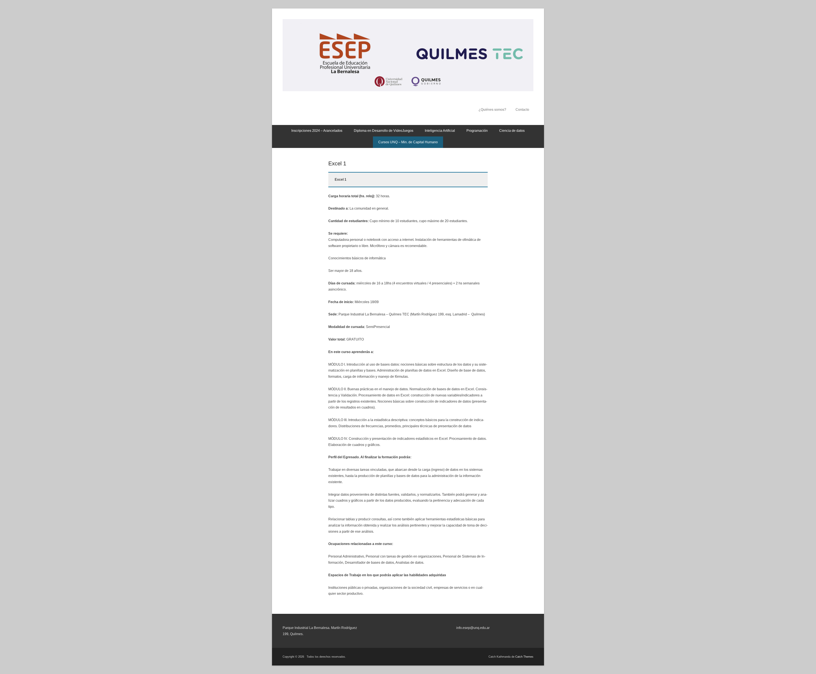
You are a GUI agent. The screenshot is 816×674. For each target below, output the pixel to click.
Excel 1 (337, 163)
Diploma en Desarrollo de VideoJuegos (383, 130)
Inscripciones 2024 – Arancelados (316, 130)
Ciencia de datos (512, 130)
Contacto (522, 109)
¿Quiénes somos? (492, 109)
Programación (477, 130)
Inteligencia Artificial (440, 130)
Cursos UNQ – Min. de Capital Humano (408, 142)
